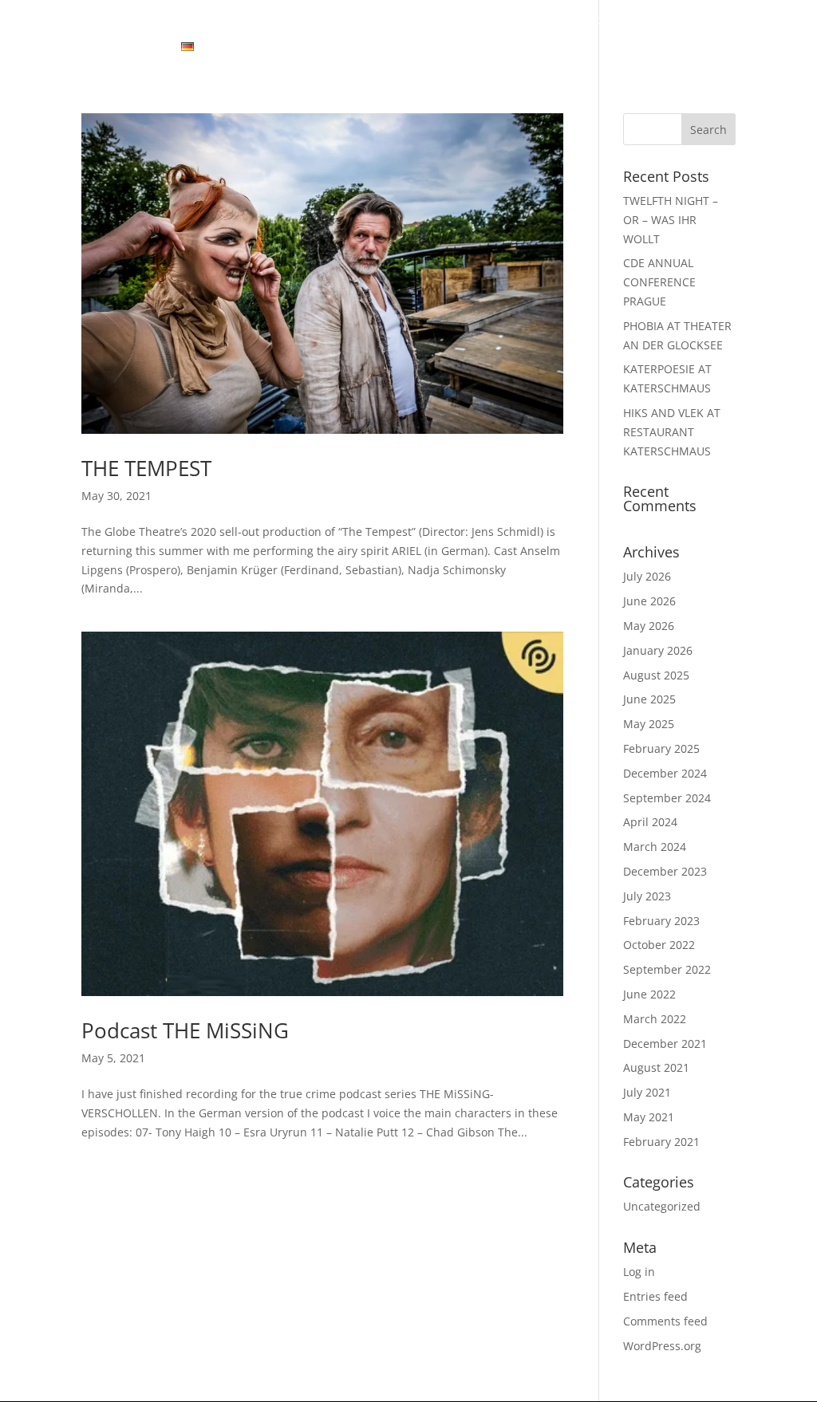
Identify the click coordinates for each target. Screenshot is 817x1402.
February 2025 (661, 748)
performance (407, 21)
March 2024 (654, 846)
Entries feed (655, 1296)
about (182, 21)
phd (644, 21)
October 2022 (659, 944)
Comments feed (665, 1321)
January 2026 (658, 650)
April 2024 (650, 821)
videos (319, 21)
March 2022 (654, 1018)
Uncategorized (662, 1206)
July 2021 (647, 1092)
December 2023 (665, 871)
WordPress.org (662, 1345)
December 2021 (665, 1043)
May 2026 (648, 625)
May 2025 (648, 723)
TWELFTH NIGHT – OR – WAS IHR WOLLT (670, 219)
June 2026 (649, 600)
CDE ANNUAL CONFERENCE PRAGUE (659, 282)
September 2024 (667, 797)
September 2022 (667, 969)
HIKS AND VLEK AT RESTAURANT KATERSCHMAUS (671, 432)
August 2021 (656, 1067)
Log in (639, 1271)
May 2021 (648, 1116)
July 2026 (647, 576)
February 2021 (661, 1141)
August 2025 (656, 675)
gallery (250, 21)
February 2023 (661, 920)
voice (491, 21)
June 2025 (649, 699)
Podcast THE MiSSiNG (185, 1030)
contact (132, 47)
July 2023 (647, 896)
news (123, 21)
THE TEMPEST (146, 468)
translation (570, 21)
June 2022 (649, 994)
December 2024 (665, 773)
